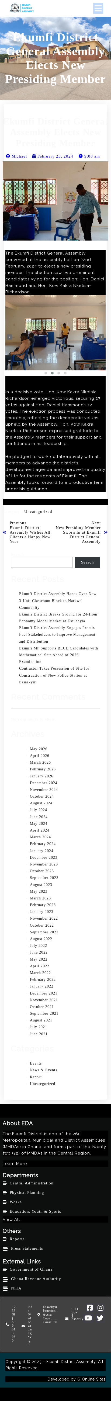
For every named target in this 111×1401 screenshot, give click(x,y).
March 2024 (40, 837)
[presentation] (9, 337)
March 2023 (40, 898)
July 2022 (38, 946)
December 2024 (43, 783)
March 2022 (40, 973)
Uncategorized (38, 511)
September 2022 (44, 932)
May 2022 (38, 959)
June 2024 (39, 817)
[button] (46, 373)
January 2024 (41, 851)
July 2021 (38, 1027)
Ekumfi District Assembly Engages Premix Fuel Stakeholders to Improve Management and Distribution (57, 634)
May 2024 (38, 824)
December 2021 (43, 993)
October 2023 (42, 871)
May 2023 (38, 891)
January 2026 (41, 776)
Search (17, 554)
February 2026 (43, 769)
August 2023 (41, 885)
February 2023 (43, 905)
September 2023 (44, 878)
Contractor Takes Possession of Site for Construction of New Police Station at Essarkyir (54, 675)
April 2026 (39, 756)
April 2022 (39, 966)
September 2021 (44, 1013)
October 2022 (42, 925)
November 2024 (44, 790)
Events (36, 1063)
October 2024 (42, 796)
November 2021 (44, 1000)
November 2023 (44, 864)
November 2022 (44, 918)
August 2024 (41, 803)
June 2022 (39, 952)
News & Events (43, 1070)
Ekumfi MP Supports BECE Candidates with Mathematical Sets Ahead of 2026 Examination (58, 655)
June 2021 (39, 1034)
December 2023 (43, 858)
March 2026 (40, 762)
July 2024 (38, 810)
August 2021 (41, 1020)
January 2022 (41, 986)
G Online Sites (91, 1379)
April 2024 (39, 830)
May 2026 (38, 749)
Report (36, 1077)
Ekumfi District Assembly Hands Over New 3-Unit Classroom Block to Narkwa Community (57, 600)
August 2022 (41, 939)
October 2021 (42, 1007)
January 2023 (41, 912)
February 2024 (43, 844)
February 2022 (43, 980)
